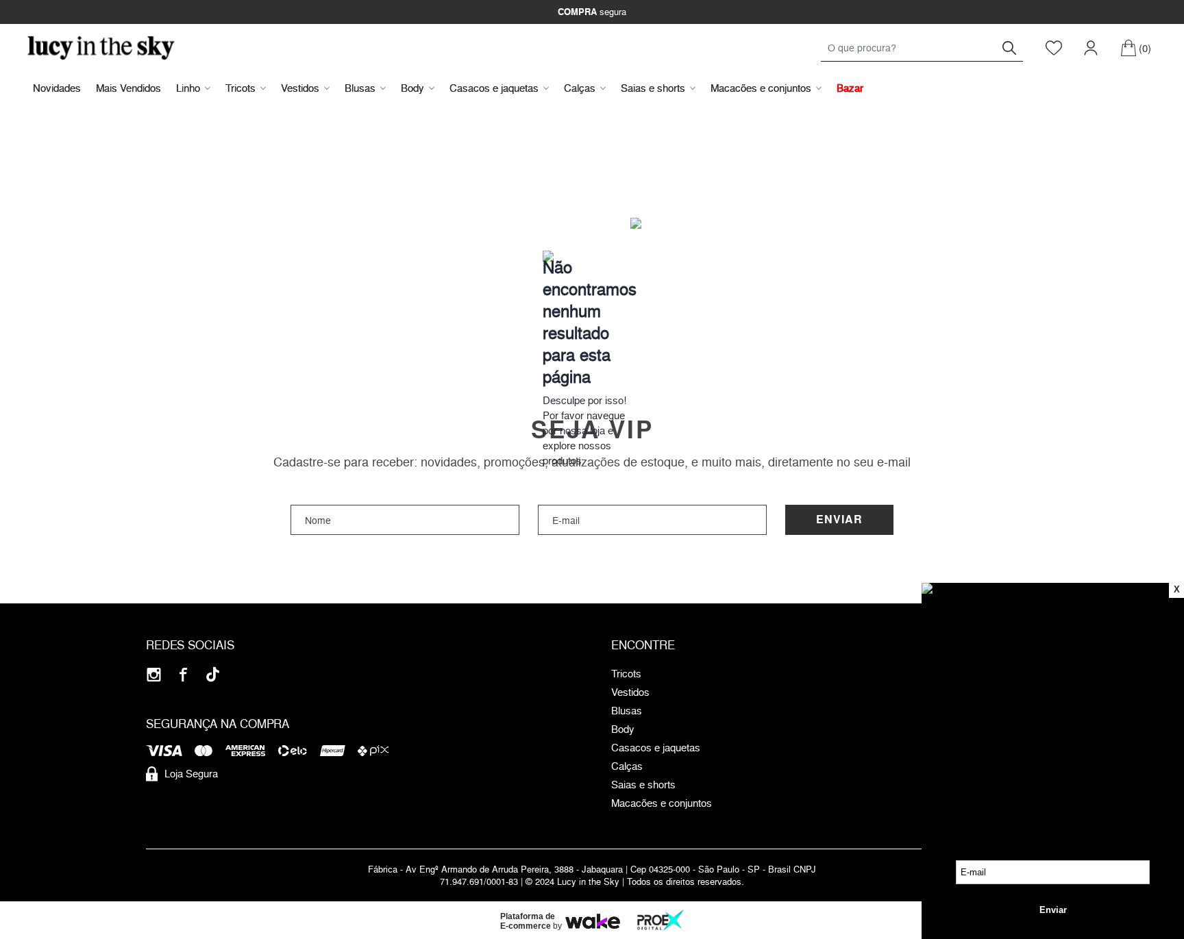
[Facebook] (183, 674)
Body (412, 88)
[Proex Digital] (660, 920)
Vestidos (300, 88)
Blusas (360, 88)
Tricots (240, 88)
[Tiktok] (213, 674)
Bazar (850, 88)
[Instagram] (154, 674)
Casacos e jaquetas (494, 88)
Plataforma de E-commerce (527, 921)
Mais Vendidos (128, 88)
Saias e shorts (653, 88)
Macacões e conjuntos (761, 88)
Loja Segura (191, 773)
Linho (188, 88)
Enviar (839, 519)
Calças (579, 88)
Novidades (57, 88)
